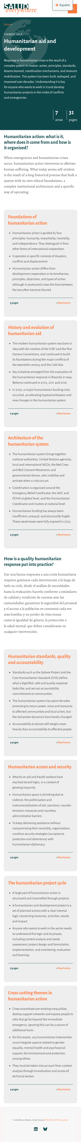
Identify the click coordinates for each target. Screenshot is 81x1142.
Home (7, 24)
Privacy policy (62, 1120)
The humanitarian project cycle (37, 883)
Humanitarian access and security (40, 767)
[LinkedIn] (35, 1130)
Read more (64, 303)
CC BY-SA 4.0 (49, 1120)
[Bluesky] (45, 1130)
